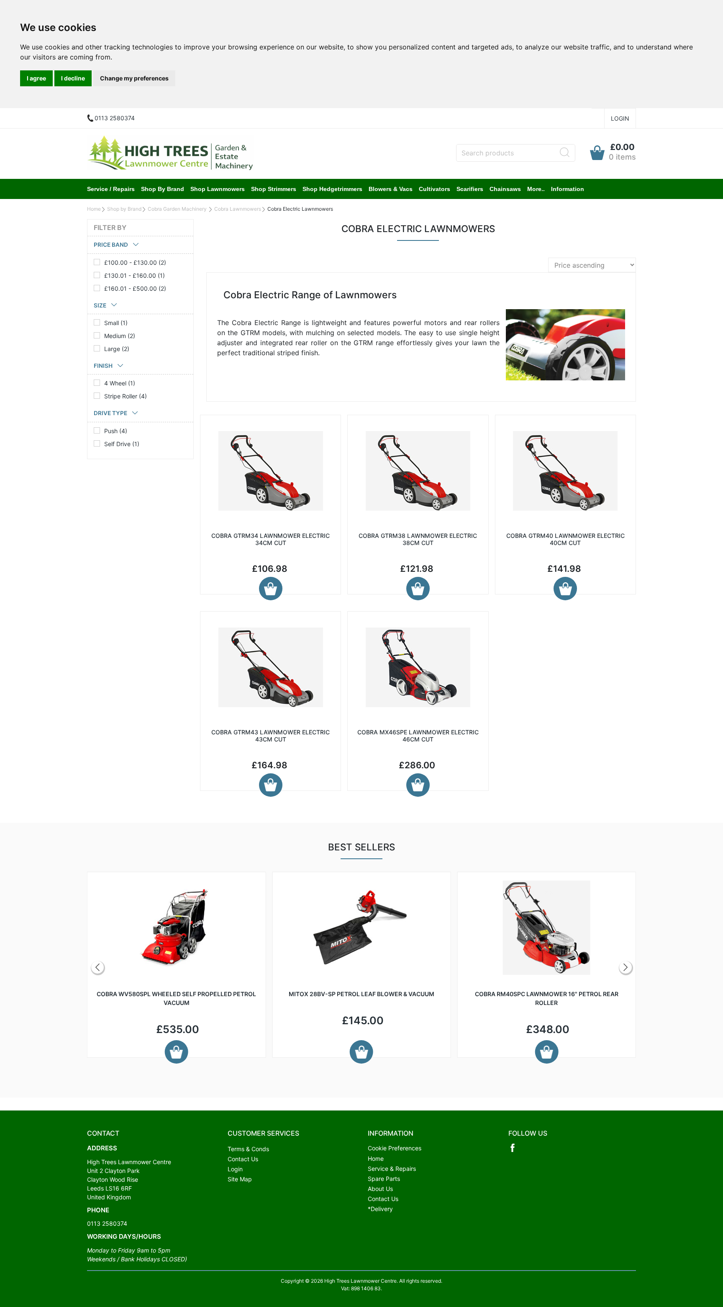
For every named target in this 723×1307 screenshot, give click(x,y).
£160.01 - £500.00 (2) (135, 288)
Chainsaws (505, 189)
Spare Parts (384, 1178)
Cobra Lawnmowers (237, 209)
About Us (380, 1188)
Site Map (240, 1179)
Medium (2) (119, 335)
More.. (536, 189)
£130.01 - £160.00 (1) (134, 275)
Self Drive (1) (121, 443)
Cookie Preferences (394, 1148)
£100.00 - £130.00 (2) (135, 262)
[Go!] (565, 152)
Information (567, 189)
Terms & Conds (248, 1148)
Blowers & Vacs (391, 189)
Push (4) (115, 430)
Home (94, 209)
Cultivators (434, 189)
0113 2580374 (107, 1223)
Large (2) (116, 348)
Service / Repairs (111, 189)
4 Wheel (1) (119, 383)
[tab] (140, 244)
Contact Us (243, 1158)
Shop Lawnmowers (217, 189)
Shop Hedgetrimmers (332, 189)
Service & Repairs (392, 1168)
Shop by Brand (162, 189)
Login (620, 118)
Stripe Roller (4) (125, 396)
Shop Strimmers (273, 189)
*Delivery (380, 1208)
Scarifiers (469, 189)
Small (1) (116, 322)
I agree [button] (36, 78)
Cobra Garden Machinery (178, 209)
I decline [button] (73, 78)
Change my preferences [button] (134, 78)
